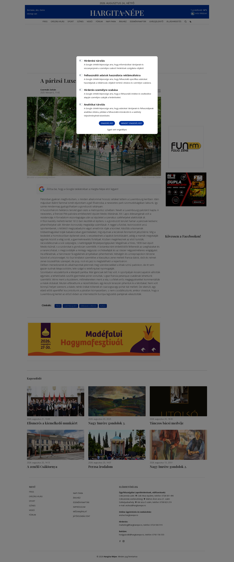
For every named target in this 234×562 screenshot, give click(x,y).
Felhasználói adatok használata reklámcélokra (112, 75)
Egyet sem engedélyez (117, 129)
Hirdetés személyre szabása (101, 90)
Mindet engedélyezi (131, 123)
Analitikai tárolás (94, 104)
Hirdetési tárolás (94, 60)
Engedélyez (107, 123)
